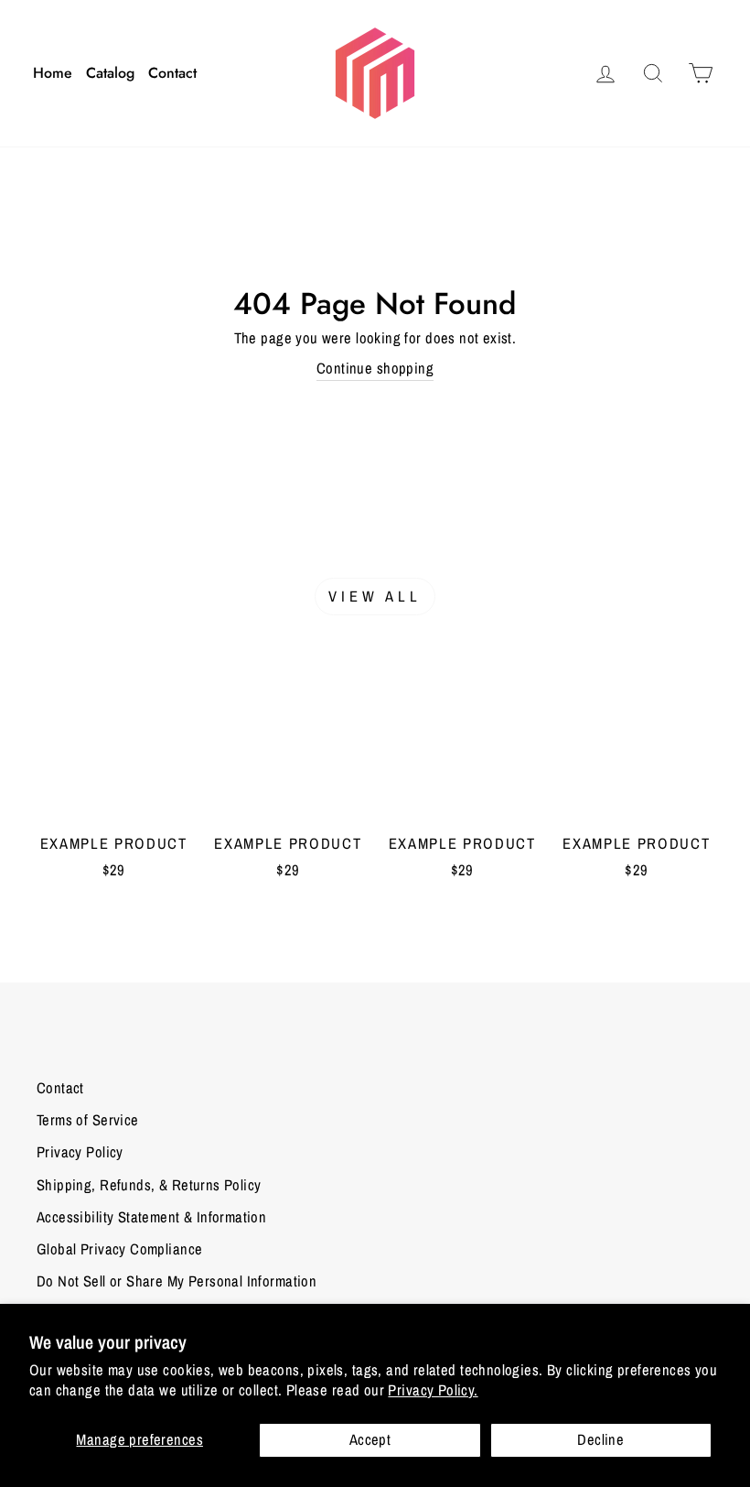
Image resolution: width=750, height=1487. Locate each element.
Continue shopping (375, 368)
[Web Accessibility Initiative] (7, 1466)
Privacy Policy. (432, 1390)
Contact (172, 72)
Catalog (110, 72)
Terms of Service (88, 1120)
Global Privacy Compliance (119, 1249)
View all (375, 596)
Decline (600, 1439)
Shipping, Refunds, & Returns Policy (149, 1185)
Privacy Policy (80, 1152)
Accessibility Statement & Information (151, 1217)
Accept (370, 1439)
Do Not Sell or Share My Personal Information (176, 1281)
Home (52, 72)
